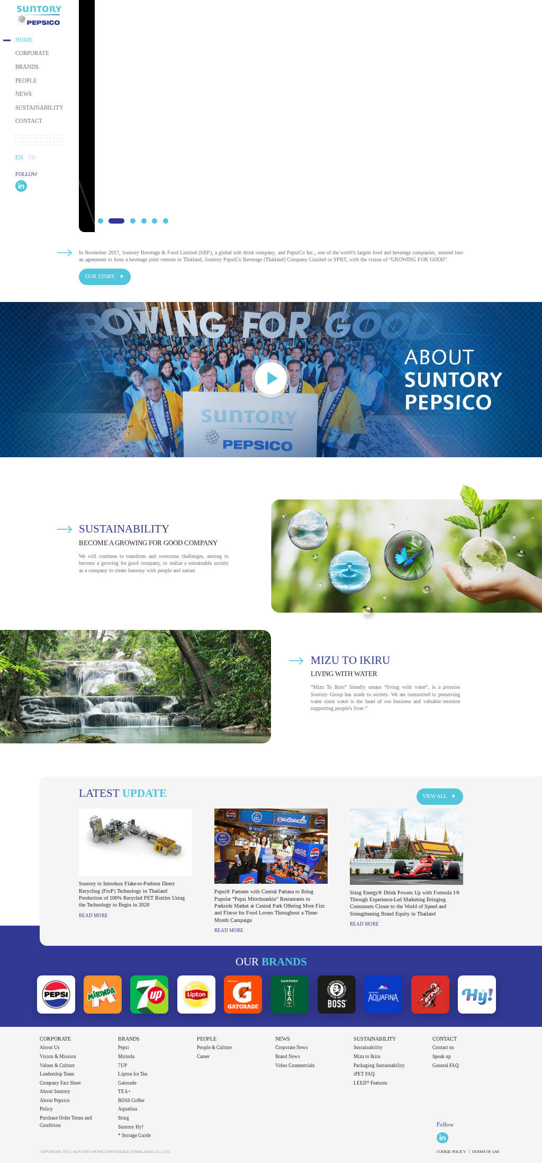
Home (24, 40)
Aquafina (127, 1109)
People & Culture (214, 1047)
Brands (27, 67)
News (23, 94)
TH (31, 158)
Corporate (32, 53)
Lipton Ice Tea (132, 1074)
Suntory (39, 15)
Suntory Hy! (130, 1127)
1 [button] (100, 221)
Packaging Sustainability (379, 1065)
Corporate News (291, 1047)
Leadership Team (57, 1074)
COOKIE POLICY (451, 1151)
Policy (46, 1109)
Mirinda (126, 1056)
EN (19, 158)
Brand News (287, 1056)
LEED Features (370, 1083)
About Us (50, 1047)
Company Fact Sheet (60, 1083)
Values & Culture (57, 1065)
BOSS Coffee (131, 1100)
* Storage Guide (134, 1135)
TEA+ (124, 1091)
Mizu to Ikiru (367, 1056)
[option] (310, 116)
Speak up (441, 1056)
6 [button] (165, 221)
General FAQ (445, 1065)
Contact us (443, 1047)
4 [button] (144, 221)
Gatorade (127, 1083)
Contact (28, 121)
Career (203, 1056)
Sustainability (39, 108)
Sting (123, 1118)
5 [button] (154, 221)
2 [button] (116, 221)
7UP (122, 1065)
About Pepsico (55, 1100)
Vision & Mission (58, 1056)
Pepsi (123, 1047)
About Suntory (55, 1091)
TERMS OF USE (486, 1151)
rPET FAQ (364, 1074)
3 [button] (133, 221)
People (26, 81)
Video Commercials (295, 1065)
